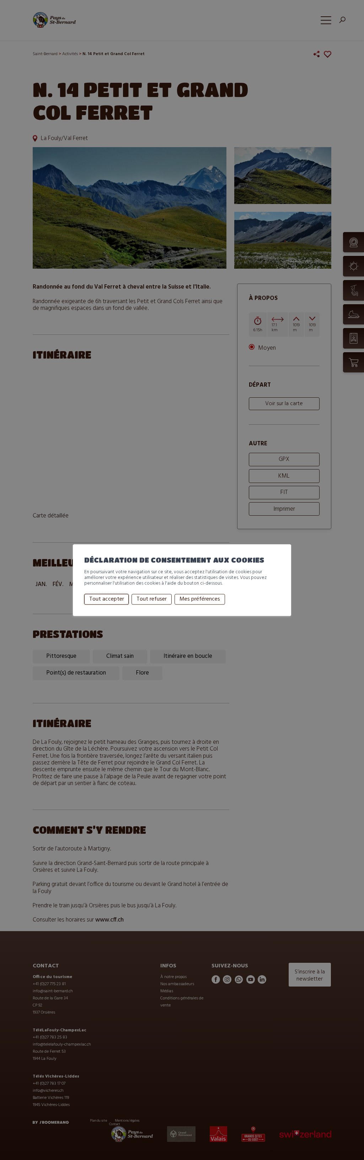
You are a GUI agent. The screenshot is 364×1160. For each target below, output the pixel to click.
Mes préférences (200, 599)
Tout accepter (106, 599)
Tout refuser (151, 599)
